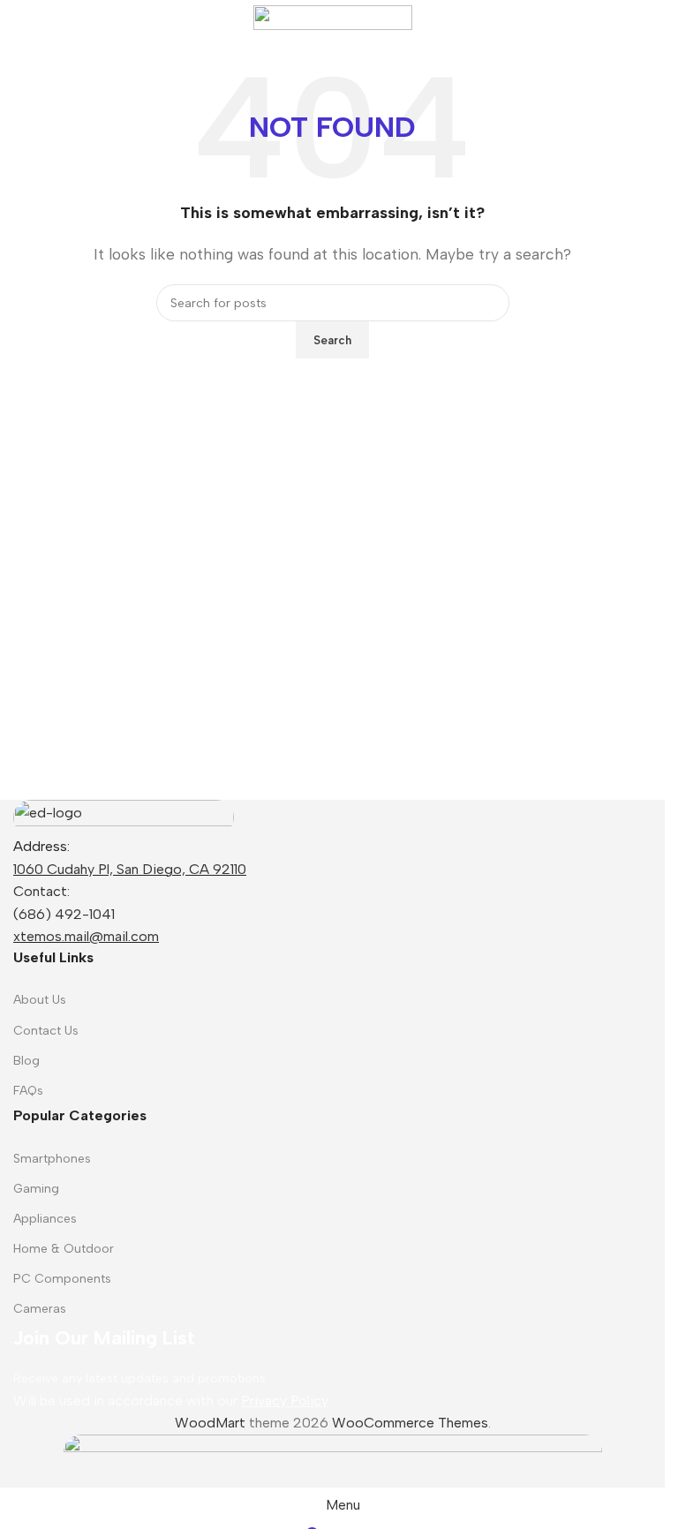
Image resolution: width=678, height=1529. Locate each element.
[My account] (644, 17)
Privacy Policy (284, 1400)
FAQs (28, 1090)
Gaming (36, 1188)
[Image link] (123, 816)
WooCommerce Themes (410, 1422)
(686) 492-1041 (64, 914)
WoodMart (210, 1422)
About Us (39, 999)
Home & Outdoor (63, 1248)
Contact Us (46, 1030)
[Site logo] (332, 16)
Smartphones (52, 1158)
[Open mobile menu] (20, 17)
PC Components (62, 1278)
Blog (26, 1060)
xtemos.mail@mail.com (86, 936)
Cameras (39, 1308)
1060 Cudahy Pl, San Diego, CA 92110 (129, 869)
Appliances (45, 1218)
